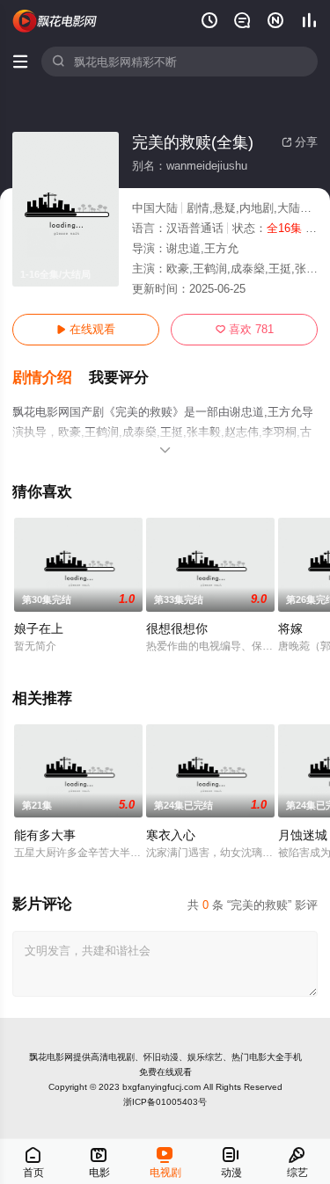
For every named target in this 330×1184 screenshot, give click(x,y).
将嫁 (290, 628)
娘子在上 (38, 628)
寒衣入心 (170, 835)
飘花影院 (55, 21)
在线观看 (85, 329)
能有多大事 (45, 835)
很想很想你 (177, 628)
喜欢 (245, 329)
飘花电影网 (51, 1057)
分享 (300, 142)
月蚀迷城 (302, 835)
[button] (50, 378)
